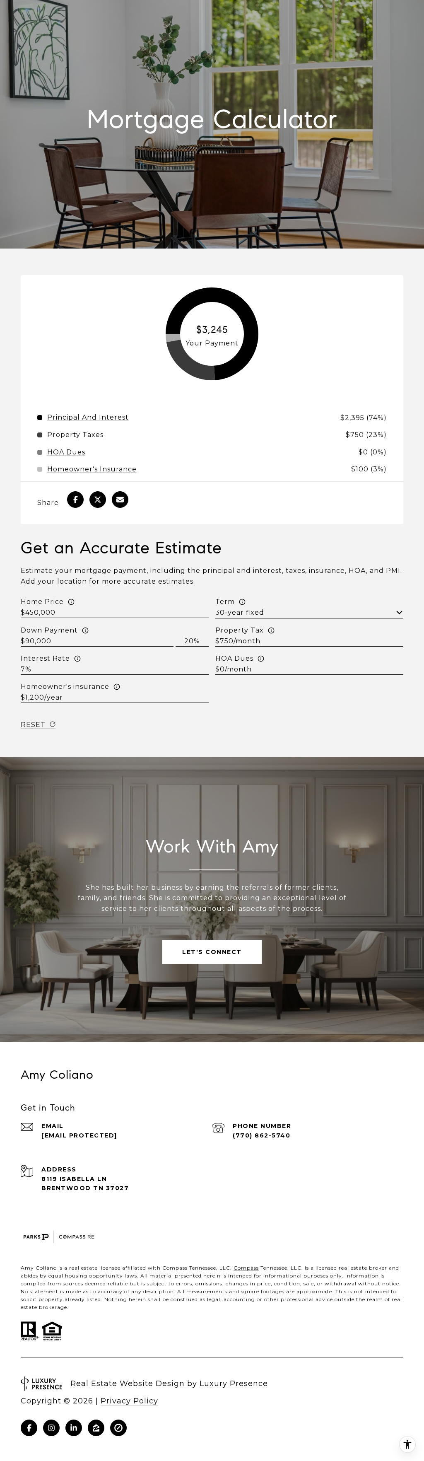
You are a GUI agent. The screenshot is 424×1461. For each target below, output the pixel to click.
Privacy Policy (129, 1400)
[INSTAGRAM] (51, 1428)
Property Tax (239, 630)
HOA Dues (234, 658)
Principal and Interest (88, 417)
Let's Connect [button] (212, 952)
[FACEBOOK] (29, 1428)
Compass (246, 1268)
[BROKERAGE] (118, 1428)
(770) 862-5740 (261, 1135)
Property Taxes (75, 435)
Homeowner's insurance (65, 687)
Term (225, 602)
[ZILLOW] (96, 1428)
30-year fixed (239, 612)
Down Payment (49, 630)
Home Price (42, 602)
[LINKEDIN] (73, 1428)
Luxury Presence (234, 1383)
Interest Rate (45, 658)
